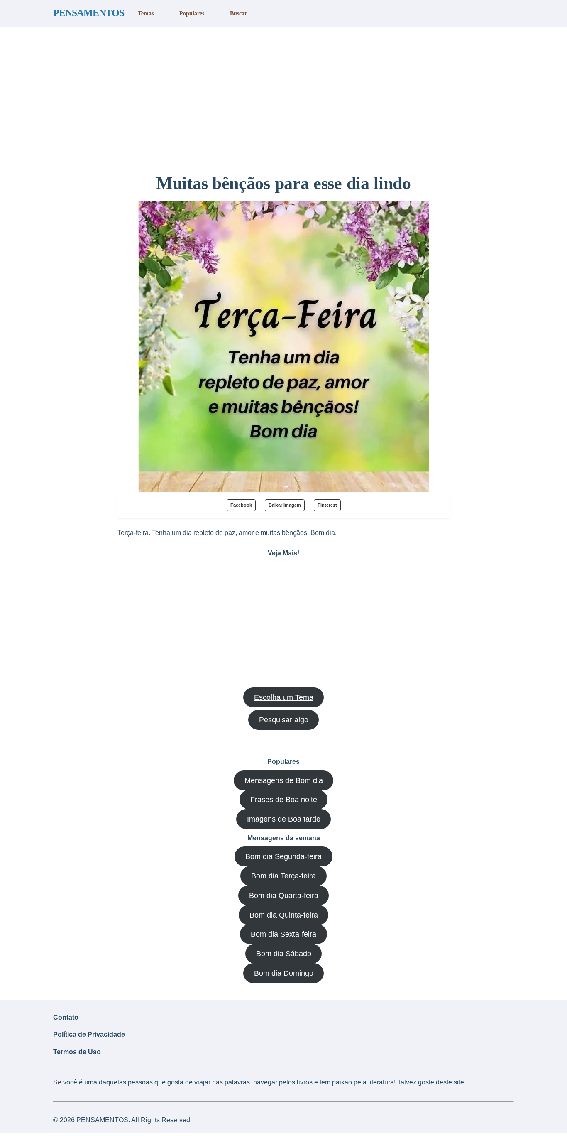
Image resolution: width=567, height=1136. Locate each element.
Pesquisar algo (283, 720)
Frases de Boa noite (283, 799)
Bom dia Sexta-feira (283, 934)
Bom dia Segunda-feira (283, 856)
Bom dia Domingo (283, 973)
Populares (191, 13)
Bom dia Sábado (283, 954)
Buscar (238, 13)
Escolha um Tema (283, 697)
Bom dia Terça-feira (283, 876)
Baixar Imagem (285, 505)
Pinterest (327, 505)
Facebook (241, 505)
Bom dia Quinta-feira (283, 915)
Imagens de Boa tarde (283, 819)
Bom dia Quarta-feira (283, 895)
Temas (146, 13)
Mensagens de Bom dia (283, 780)
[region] (283, 96)
